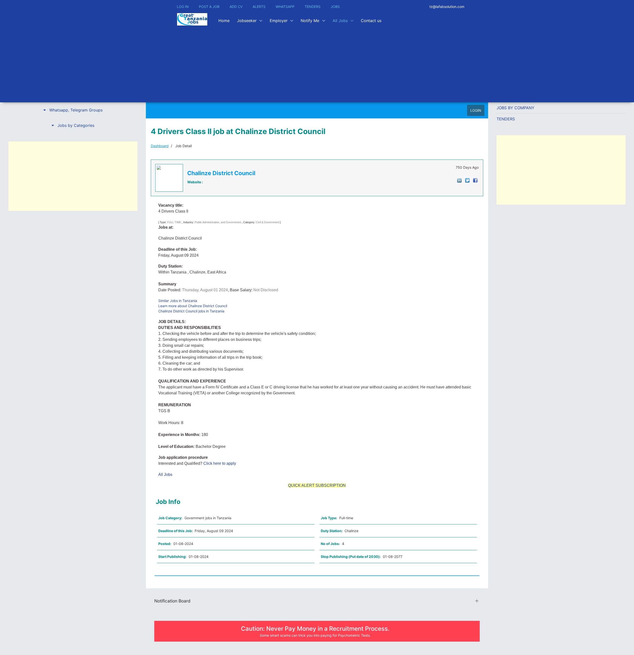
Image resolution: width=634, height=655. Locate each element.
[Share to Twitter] (467, 180)
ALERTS (259, 6)
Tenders (506, 118)
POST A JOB (209, 6)
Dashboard (160, 146)
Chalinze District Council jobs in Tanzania (191, 311)
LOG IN (183, 6)
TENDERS (312, 6)
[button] (73, 110)
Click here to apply (219, 463)
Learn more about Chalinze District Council (192, 306)
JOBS (335, 6)
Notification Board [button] (172, 600)
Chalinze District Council (221, 173)
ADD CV (236, 6)
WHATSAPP (285, 6)
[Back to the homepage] (192, 19)
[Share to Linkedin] (459, 180)
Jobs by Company (515, 107)
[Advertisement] (340, 65)
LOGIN (475, 110)
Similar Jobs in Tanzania (177, 301)
